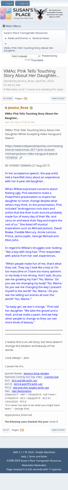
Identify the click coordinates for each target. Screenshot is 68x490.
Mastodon (28, 465)
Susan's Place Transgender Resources (41, 460)
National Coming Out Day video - (32, 376)
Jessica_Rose (18, 107)
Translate (37, 60)
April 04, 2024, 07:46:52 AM (19, 122)
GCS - (21, 380)
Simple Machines (45, 452)
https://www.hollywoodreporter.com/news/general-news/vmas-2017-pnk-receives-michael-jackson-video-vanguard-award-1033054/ (34, 151)
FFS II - (27, 387)
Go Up (6, 430)
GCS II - (23, 383)
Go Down (7, 98)
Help (23, 456)
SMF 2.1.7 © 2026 (23, 452)
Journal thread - (27, 373)
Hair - (18, 391)
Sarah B (53, 421)
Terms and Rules (38, 456)
